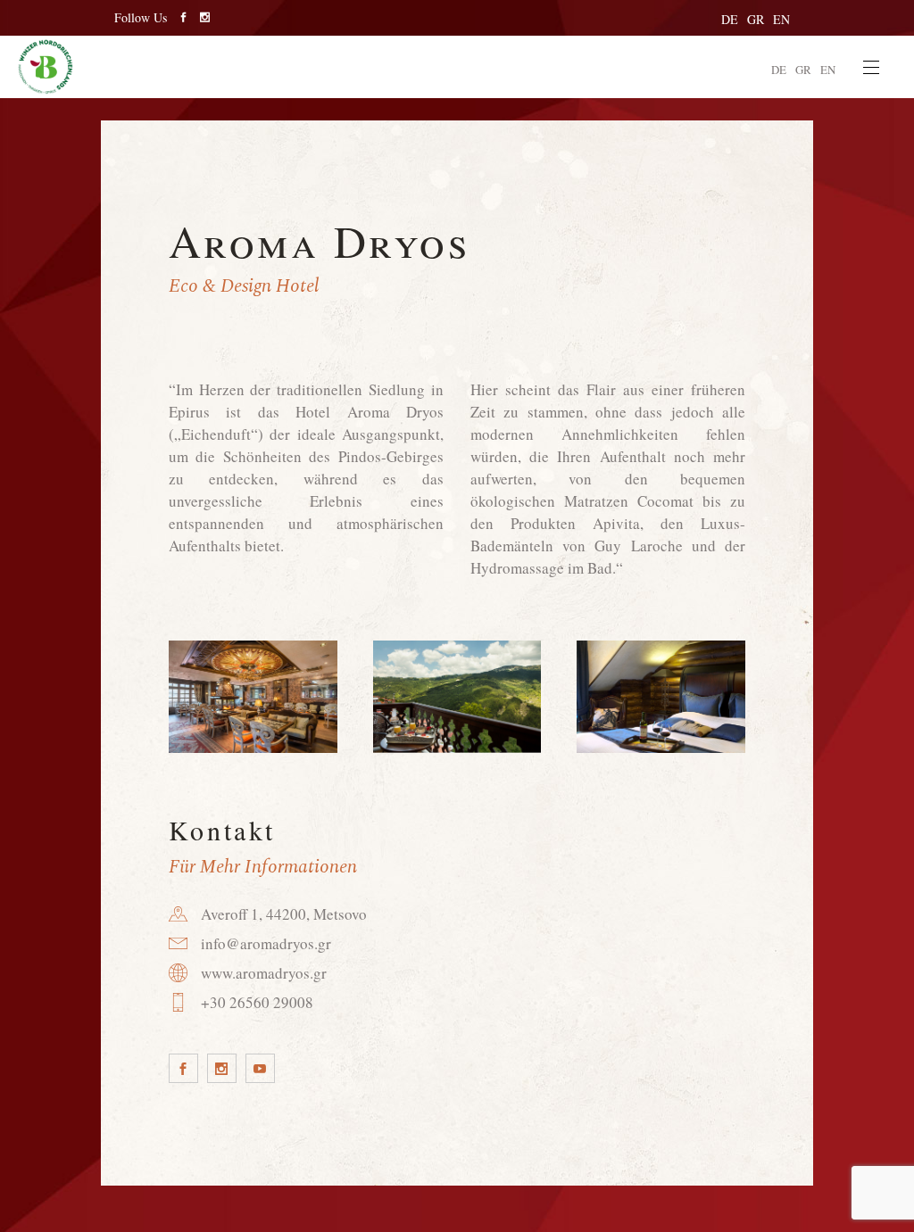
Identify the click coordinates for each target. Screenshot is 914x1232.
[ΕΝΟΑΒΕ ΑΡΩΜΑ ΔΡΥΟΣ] (253, 697)
